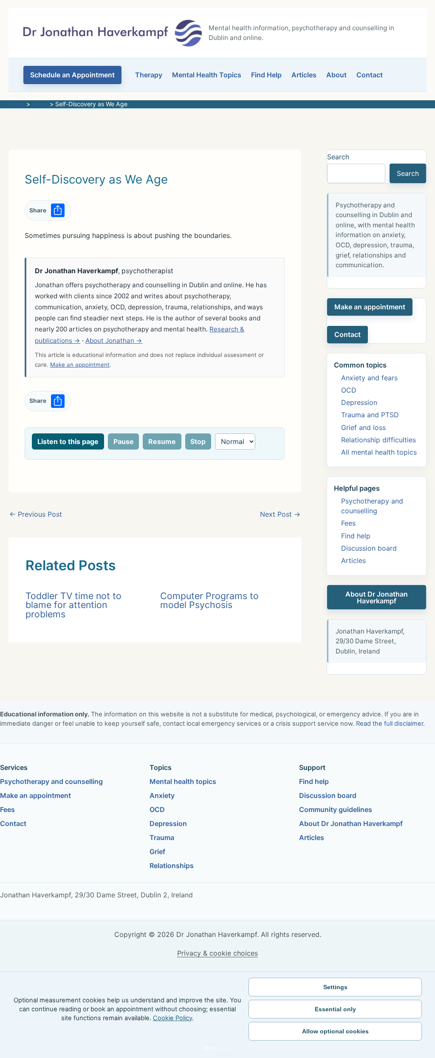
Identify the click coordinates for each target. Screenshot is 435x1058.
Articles (303, 75)
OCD (348, 390)
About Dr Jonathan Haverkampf (376, 597)
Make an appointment (80, 364)
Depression (359, 402)
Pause (123, 441)
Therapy (148, 75)
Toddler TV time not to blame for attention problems (73, 605)
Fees (348, 523)
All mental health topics (379, 452)
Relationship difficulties (378, 440)
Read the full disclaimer (389, 723)
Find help (355, 536)
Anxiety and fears (369, 377)
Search (338, 157)
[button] (72, 75)
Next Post (280, 514)
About (336, 75)
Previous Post (35, 514)
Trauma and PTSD (370, 414)
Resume (162, 441)
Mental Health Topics (206, 75)
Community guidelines (335, 809)
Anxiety (162, 795)
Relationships (172, 865)
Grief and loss (363, 427)
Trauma (162, 837)
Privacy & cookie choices (217, 953)
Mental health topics (183, 781)
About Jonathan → (113, 341)
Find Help (266, 75)
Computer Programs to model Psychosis (209, 600)
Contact (369, 75)
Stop (198, 441)
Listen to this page (68, 441)
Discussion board (369, 548)
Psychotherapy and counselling (51, 781)
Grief (157, 851)
